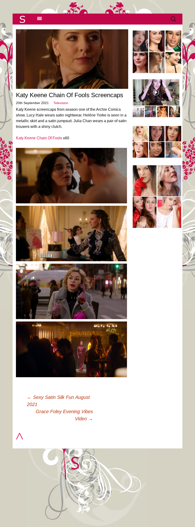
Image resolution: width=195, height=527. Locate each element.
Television (61, 103)
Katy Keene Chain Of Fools (39, 138)
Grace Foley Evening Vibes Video (64, 415)
